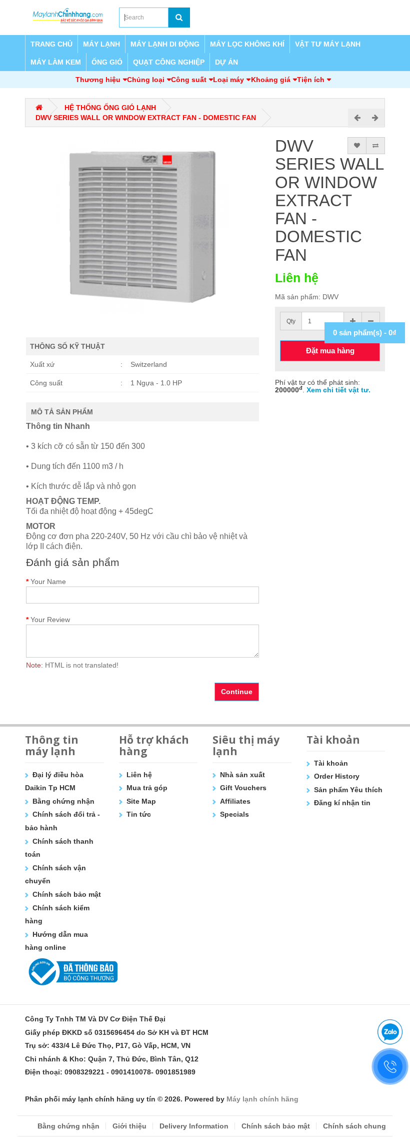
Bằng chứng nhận (63, 801)
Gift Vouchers (243, 788)
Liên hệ (139, 775)
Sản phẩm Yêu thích (348, 790)
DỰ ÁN (226, 62)
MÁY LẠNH (101, 44)
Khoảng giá (270, 80)
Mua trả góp (147, 788)
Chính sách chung (354, 1126)
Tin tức (138, 814)
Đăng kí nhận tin (342, 803)
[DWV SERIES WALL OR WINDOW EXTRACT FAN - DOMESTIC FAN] (142, 226)
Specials (234, 814)
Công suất (188, 80)
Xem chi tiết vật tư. (338, 390)
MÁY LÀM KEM (55, 62)
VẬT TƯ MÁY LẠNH (327, 44)
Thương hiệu (98, 80)
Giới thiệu (129, 1126)
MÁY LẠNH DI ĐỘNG (165, 44)
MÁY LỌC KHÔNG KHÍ (247, 44)
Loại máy (228, 80)
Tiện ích (310, 80)
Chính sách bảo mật (66, 894)
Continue (236, 692)
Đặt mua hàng (330, 350)
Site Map (141, 801)
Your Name (48, 582)
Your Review (50, 620)
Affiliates (235, 801)
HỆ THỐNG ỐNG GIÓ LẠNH (110, 108)
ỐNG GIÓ (107, 62)
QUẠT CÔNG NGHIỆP (168, 62)
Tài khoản (331, 763)
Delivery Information (194, 1126)
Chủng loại (145, 80)
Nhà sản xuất (242, 775)
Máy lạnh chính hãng (262, 1099)
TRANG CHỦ (51, 44)
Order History (337, 776)
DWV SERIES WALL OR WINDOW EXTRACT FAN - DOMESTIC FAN (146, 118)
